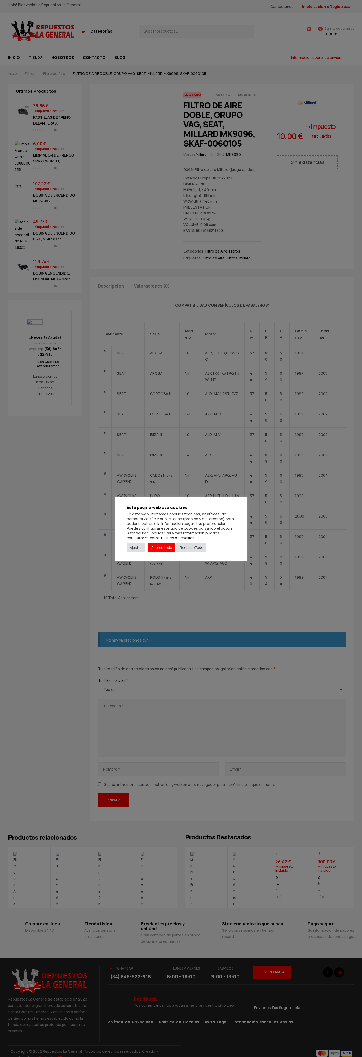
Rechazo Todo (191, 547)
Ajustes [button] (136, 547)
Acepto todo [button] (161, 547)
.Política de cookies (177, 537)
